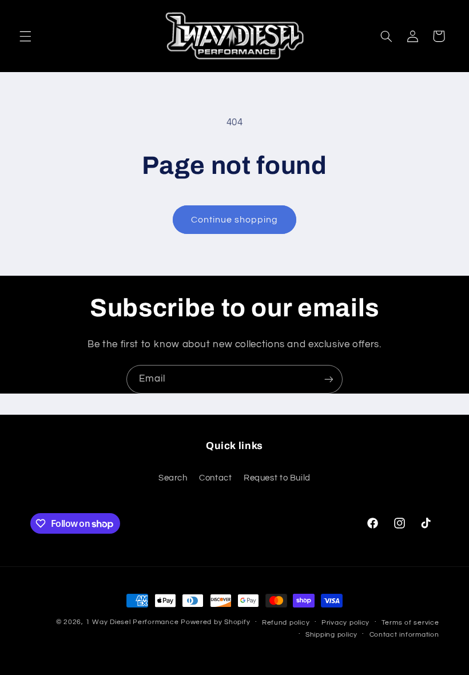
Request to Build (277, 478)
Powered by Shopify (215, 622)
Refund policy (286, 623)
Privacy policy (345, 623)
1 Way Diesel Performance (132, 622)
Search (173, 478)
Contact (215, 478)
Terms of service (410, 623)
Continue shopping (235, 219)
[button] (25, 36)
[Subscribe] (329, 379)
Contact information (404, 635)
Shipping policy (331, 635)
